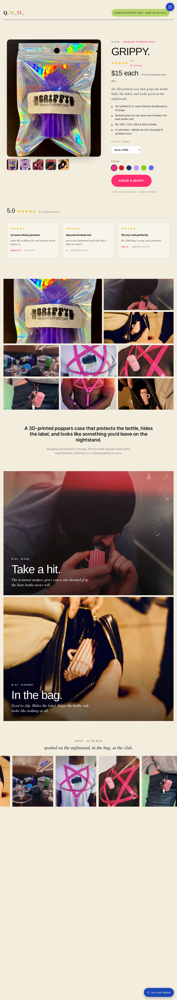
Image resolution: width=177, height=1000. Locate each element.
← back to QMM (15, 13)
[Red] (121, 168)
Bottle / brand (120, 142)
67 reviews (136, 65)
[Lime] (144, 168)
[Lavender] (136, 168)
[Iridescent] (151, 168)
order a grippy (131, 180)
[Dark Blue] (129, 168)
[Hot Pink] (114, 168)
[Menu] (170, 7)
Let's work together (161, 992)
